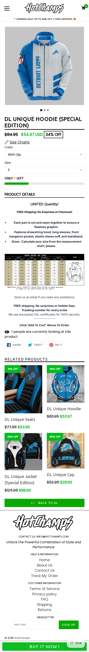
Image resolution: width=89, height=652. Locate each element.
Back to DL (47, 503)
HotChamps (22, 638)
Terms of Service (45, 588)
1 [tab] (41, 110)
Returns (44, 609)
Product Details (20, 194)
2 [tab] (44, 110)
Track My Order (44, 575)
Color (9, 147)
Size (8, 162)
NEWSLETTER (45, 617)
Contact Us (45, 570)
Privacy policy (44, 594)
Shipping (44, 604)
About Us (44, 565)
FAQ (44, 599)
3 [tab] (48, 110)
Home (44, 559)
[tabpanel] (44, 66)
